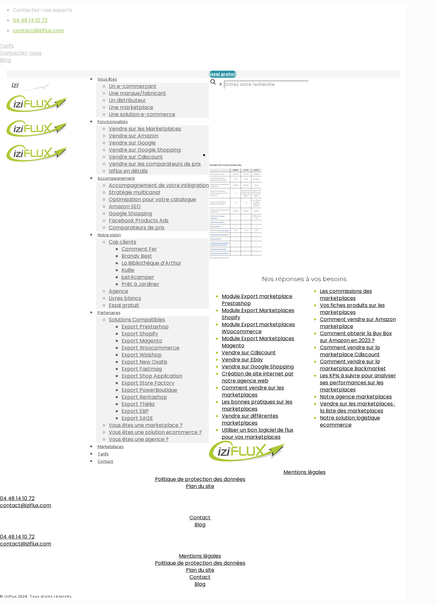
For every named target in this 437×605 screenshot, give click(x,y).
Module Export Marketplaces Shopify (258, 314)
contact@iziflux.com (38, 30)
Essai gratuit (222, 74)
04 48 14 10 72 (30, 20)
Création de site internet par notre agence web (258, 377)
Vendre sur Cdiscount (249, 352)
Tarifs (7, 46)
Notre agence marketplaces (356, 396)
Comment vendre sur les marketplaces (253, 391)
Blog (5, 60)
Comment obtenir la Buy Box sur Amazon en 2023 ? (356, 337)
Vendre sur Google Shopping (258, 366)
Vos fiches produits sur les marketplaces (352, 309)
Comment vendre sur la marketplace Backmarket (353, 365)
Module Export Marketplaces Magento (258, 342)
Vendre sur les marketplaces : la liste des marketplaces (357, 407)
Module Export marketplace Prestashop (257, 300)
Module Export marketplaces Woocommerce (258, 328)
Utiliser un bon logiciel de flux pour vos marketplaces (257, 433)
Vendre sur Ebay (242, 359)
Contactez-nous (21, 53)
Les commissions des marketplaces (346, 294)
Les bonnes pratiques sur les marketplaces (257, 405)
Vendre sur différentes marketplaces (250, 419)
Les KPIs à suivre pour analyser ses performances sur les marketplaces (358, 382)
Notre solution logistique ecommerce (350, 421)
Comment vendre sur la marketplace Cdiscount (350, 351)
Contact (200, 517)
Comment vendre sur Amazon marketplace (358, 323)
